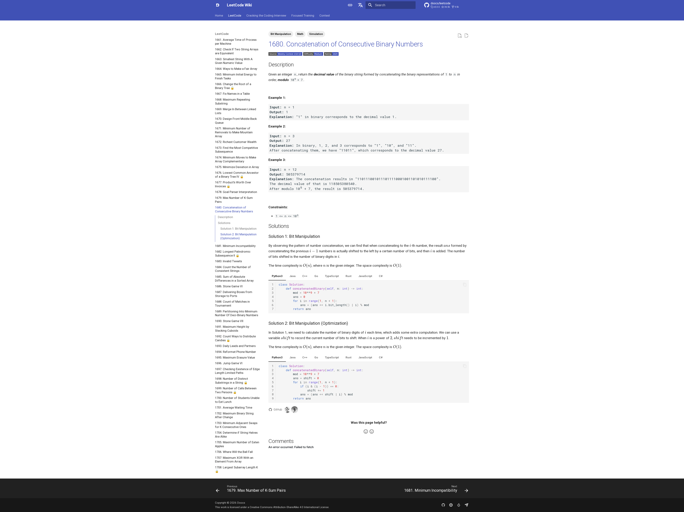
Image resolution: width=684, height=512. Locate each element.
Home (219, 15)
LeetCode (234, 15)
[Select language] (360, 5)
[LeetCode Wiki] (217, 5)
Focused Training (302, 15)
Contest (324, 15)
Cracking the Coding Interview (266, 15)
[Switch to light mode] (350, 5)
